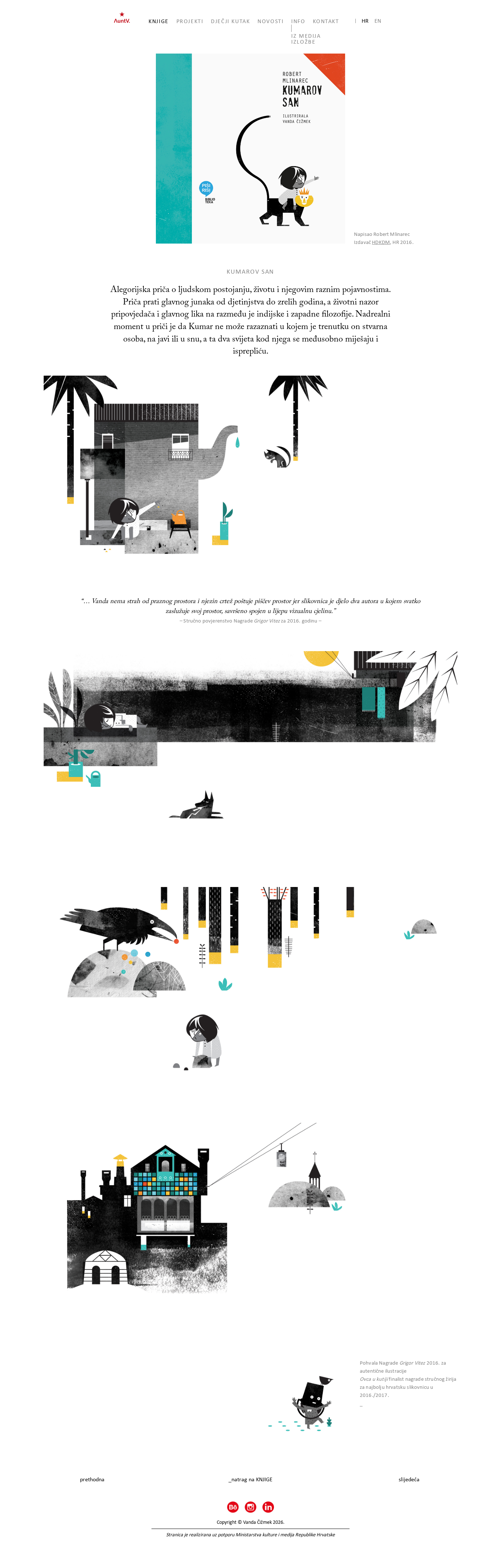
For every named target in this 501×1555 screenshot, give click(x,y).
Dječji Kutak (230, 21)
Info (298, 21)
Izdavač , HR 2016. (384, 242)
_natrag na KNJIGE (250, 1479)
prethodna (92, 1479)
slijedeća (409, 1479)
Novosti (270, 21)
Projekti (190, 21)
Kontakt (326, 21)
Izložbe (303, 41)
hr (365, 20)
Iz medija (306, 35)
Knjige (159, 21)
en (377, 20)
